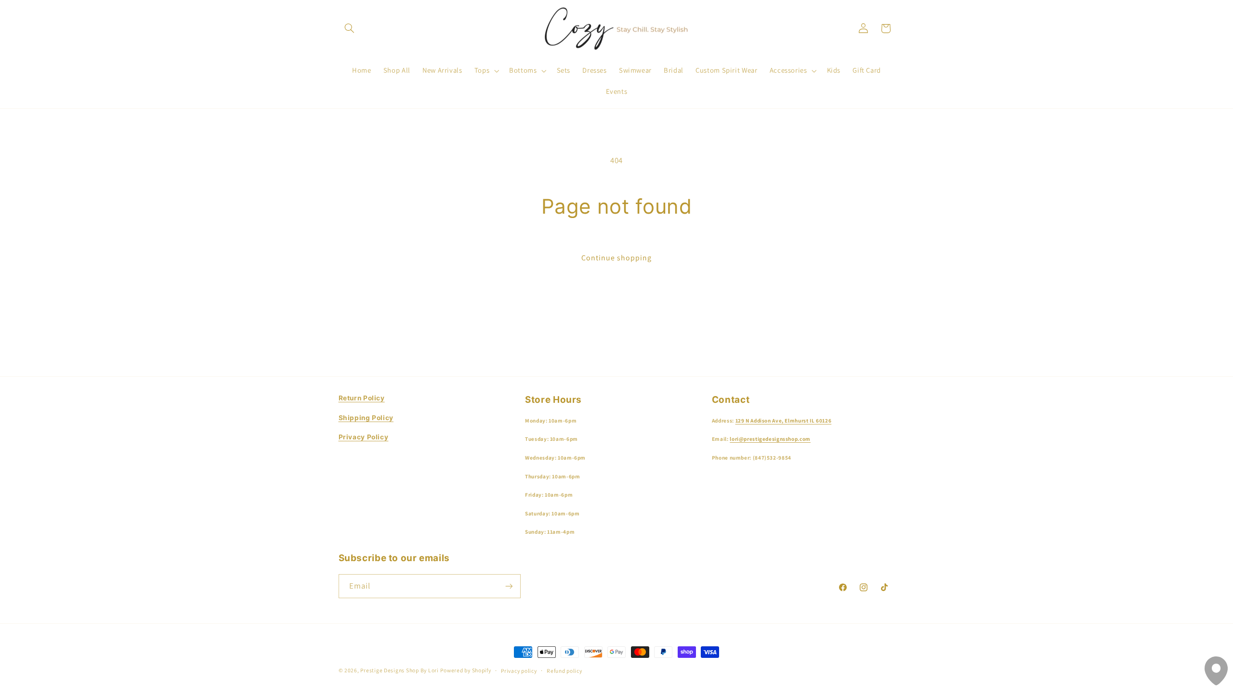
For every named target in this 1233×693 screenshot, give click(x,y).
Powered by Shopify (465, 670)
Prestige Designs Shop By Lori (399, 670)
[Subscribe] (509, 586)
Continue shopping (616, 258)
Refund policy (564, 670)
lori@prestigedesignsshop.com (770, 439)
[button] (350, 28)
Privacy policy (519, 670)
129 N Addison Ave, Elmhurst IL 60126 (783, 420)
